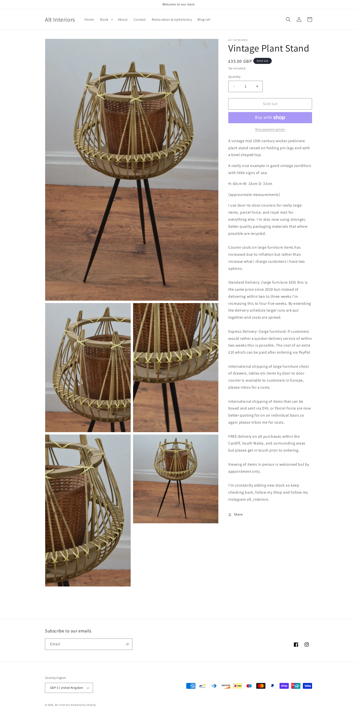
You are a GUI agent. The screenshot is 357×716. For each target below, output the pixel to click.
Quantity (234, 77)
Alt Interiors (62, 705)
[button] (106, 19)
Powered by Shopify (83, 705)
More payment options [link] (270, 129)
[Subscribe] (126, 644)
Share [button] (238, 514)
